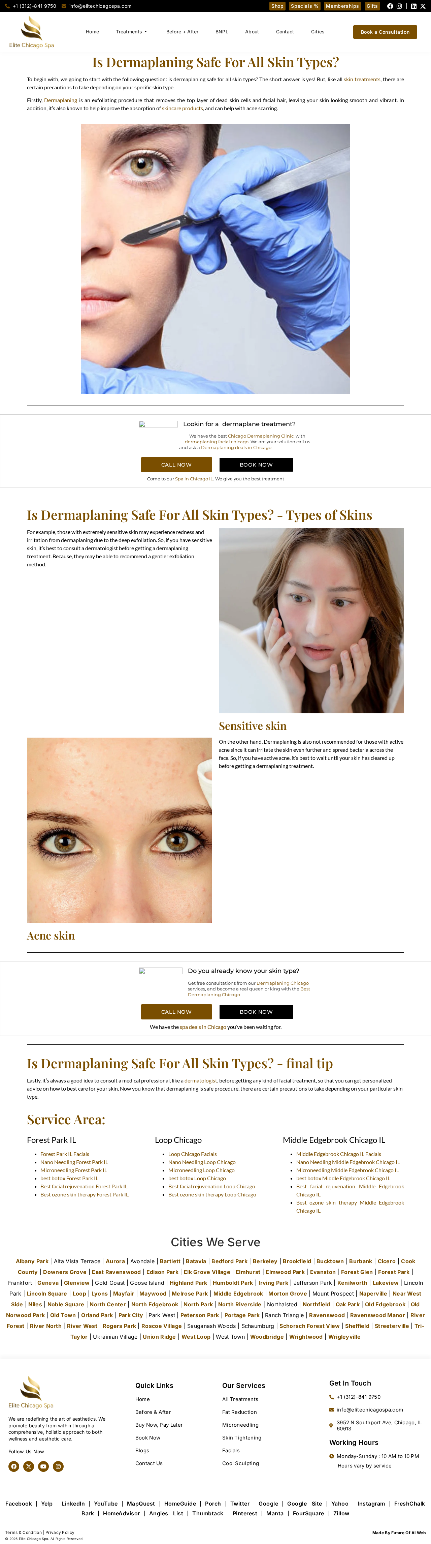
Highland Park (188, 1282)
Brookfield (297, 1261)
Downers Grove (65, 1272)
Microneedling (73, 1170)
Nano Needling (74, 1162)
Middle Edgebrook (238, 1293)
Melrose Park (190, 1293)
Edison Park (162, 1272)
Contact (285, 31)
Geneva (48, 1282)
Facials (64, 1154)
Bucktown (330, 1261)
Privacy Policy (59, 1532)
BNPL (222, 31)
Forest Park (393, 1272)
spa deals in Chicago (203, 1026)
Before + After (182, 31)
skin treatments (362, 79)
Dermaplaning (60, 100)
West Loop (196, 1336)
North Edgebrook (154, 1304)
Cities (318, 31)
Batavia (196, 1261)
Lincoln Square (47, 1293)
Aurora (115, 1261)
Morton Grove (287, 1293)
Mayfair (123, 1293)
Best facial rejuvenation (84, 1186)
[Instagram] (399, 6)
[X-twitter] (423, 6)
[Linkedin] (414, 6)
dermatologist (201, 1080)
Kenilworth (352, 1282)
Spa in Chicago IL (194, 478)
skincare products (182, 108)
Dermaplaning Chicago (283, 983)
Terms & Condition (23, 1532)
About (252, 31)
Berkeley (265, 1261)
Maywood (152, 1293)
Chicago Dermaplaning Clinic (261, 436)
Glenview (77, 1282)
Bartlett (170, 1261)
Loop (79, 1293)
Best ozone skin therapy (84, 1194)
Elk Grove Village (207, 1272)
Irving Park (273, 1282)
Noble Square (66, 1304)
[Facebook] (390, 6)
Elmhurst (248, 1272)
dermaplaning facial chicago (216, 441)
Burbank (360, 1261)
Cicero (387, 1261)
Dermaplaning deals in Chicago (236, 447)
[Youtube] (43, 1466)
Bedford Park (229, 1261)
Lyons (100, 1293)
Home (92, 31)
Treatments (129, 31)
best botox (69, 1178)
